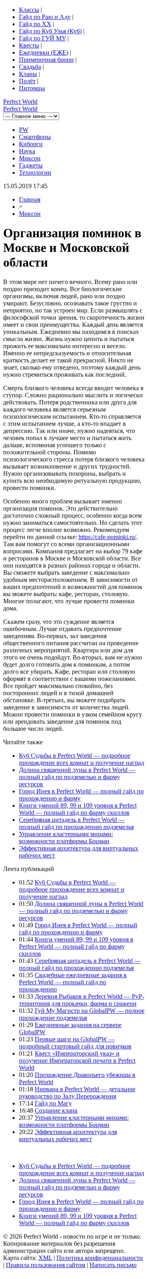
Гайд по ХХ (35, 24)
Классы (29, 9)
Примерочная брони (46, 59)
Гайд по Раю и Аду (45, 16)
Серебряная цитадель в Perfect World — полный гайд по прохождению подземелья (76, 823)
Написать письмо (113, 1265)
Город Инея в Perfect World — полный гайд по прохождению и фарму (78, 929)
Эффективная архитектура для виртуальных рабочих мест (68, 1135)
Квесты (29, 45)
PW (23, 129)
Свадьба (30, 66)
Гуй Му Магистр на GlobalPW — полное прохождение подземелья (81, 1014)
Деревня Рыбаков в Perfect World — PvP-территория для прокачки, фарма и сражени (81, 1000)
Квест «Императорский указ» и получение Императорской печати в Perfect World (77, 1060)
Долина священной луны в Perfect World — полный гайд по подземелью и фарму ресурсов (77, 776)
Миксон (30, 158)
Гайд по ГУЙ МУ (42, 38)
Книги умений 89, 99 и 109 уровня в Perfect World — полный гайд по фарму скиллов (78, 809)
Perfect (20, 101)
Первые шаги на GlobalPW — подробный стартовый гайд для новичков (75, 1043)
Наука (27, 151)
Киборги (31, 144)
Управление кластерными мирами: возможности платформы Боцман (66, 837)
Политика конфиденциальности (99, 1257)
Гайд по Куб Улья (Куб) (50, 31)
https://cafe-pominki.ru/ (107, 537)
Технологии (35, 172)
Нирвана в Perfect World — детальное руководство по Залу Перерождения (77, 1093)
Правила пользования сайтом (45, 1265)
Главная (29, 199)
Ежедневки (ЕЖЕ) (43, 52)
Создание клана (56, 1110)
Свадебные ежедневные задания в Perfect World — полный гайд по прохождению (73, 982)
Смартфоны (35, 136)
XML (45, 1257)
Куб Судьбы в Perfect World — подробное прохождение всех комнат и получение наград (81, 759)
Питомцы (32, 88)
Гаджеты (31, 165)
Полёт (27, 81)
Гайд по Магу (53, 1103)
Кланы (28, 74)
